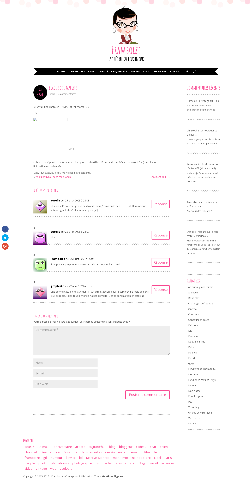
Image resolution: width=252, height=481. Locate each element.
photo (42, 463)
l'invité (71, 458)
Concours (193, 314)
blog (112, 447)
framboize (32, 458)
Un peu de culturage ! (200, 412)
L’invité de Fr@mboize (113, 71)
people (30, 463)
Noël (157, 458)
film (147, 452)
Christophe (193, 130)
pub (98, 463)
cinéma (46, 452)
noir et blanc (141, 458)
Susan (190, 164)
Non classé (194, 390)
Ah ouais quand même (200, 287)
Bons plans (194, 298)
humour (56, 458)
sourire (121, 463)
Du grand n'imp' (197, 341)
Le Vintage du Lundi (208, 100)
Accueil (61, 71)
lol (81, 458)
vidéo (28, 468)
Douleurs (193, 336)
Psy (190, 401)
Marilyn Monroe (97, 458)
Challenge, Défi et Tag (200, 303)
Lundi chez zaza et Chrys (202, 379)
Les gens (193, 374)
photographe (82, 463)
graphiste (57, 286)
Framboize (126, 49)
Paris (168, 458)
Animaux (193, 292)
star (133, 463)
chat (153, 447)
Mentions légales (112, 476)
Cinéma (192, 309)
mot (125, 458)
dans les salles (91, 452)
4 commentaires (67, 94)
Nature (192, 385)
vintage (41, 468)
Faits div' (193, 352)
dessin (110, 452)
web (53, 468)
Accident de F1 (160, 176)
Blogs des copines (82, 71)
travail (153, 463)
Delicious (193, 325)
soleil (108, 463)
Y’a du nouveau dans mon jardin (53, 176)
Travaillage (194, 407)
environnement (129, 452)
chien (164, 447)
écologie (66, 468)
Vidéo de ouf (195, 418)
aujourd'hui (97, 447)
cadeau (141, 447)
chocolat (31, 452)
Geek (191, 363)
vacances (168, 463)
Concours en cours (198, 319)
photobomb (60, 463)
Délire (52, 94)
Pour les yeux (195, 396)
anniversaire (63, 447)
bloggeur (126, 447)
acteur (29, 447)
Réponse (161, 204)
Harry (190, 100)
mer (116, 458)
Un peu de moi (140, 71)
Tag (142, 463)
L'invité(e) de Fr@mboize (202, 368)
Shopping (160, 71)
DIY (190, 330)
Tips (96, 476)
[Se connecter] (187, 74)
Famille (192, 358)
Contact (176, 71)
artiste (80, 447)
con (57, 452)
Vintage (192, 423)
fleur (156, 452)
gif (45, 458)
